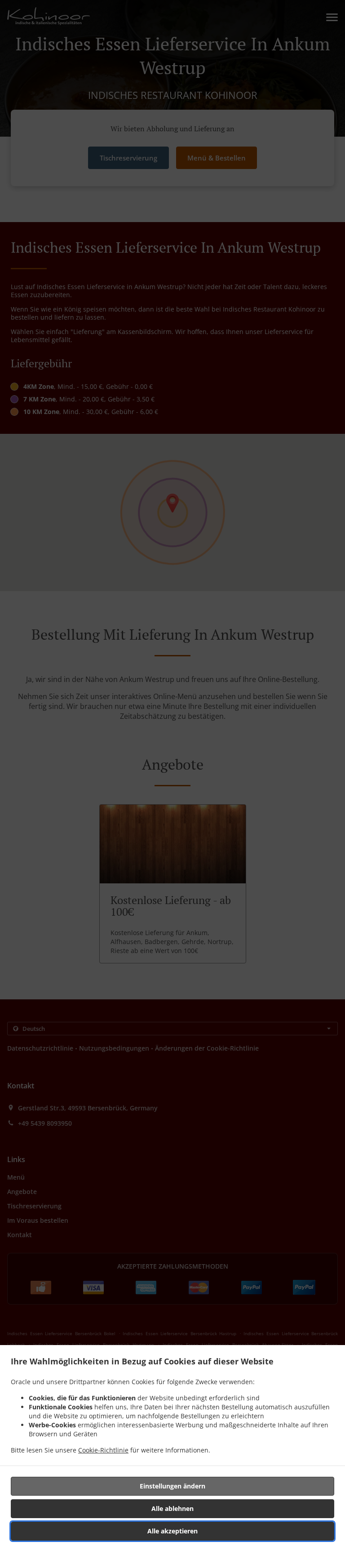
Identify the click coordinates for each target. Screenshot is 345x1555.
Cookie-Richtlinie (103, 1450)
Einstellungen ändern (172, 1486)
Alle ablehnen (172, 1508)
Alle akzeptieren (172, 1531)
